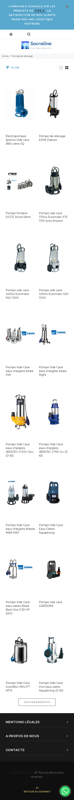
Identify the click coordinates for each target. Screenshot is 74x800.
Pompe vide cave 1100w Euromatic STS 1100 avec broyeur (53, 216)
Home (5, 56)
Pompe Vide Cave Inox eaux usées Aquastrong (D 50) (51, 686)
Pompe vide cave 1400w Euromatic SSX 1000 (53, 294)
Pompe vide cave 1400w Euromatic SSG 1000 (17, 294)
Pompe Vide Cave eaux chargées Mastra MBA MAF (20, 528)
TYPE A (40, 10)
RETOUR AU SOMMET (37, 791)
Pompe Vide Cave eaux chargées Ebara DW (19, 371)
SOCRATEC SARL (22, 772)
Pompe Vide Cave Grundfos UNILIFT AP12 (18, 686)
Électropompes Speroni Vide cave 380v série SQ (17, 139)
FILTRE (15, 67)
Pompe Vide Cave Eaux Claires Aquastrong (51, 528)
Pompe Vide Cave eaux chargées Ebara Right (52, 371)
